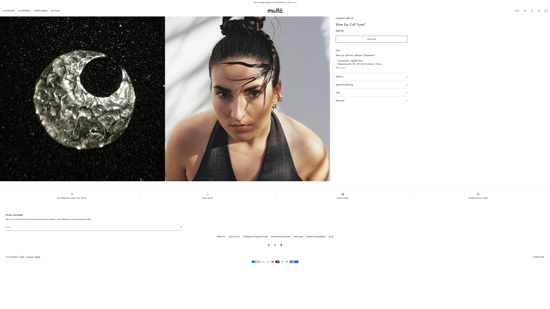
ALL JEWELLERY (9, 10)
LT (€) (517, 10)
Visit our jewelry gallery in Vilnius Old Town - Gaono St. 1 (275, 2)
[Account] (539, 10)
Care (338, 92)
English (37, 256)
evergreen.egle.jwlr (345, 18)
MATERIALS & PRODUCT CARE (255, 236)
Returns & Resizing (344, 84)
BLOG (331, 236)
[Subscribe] (178, 227)
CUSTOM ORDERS (41, 10)
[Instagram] (269, 245)
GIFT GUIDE (55, 10)
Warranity (340, 100)
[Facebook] (275, 245)
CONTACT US (233, 236)
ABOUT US (221, 236)
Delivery (339, 76)
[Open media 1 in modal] (82, 98)
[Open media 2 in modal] (247, 98)
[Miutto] (275, 11)
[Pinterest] (281, 245)
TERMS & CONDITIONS (316, 236)
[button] (532, 10)
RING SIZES (298, 236)
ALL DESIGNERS (24, 10)
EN (525, 10)
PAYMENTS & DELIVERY (280, 236)
